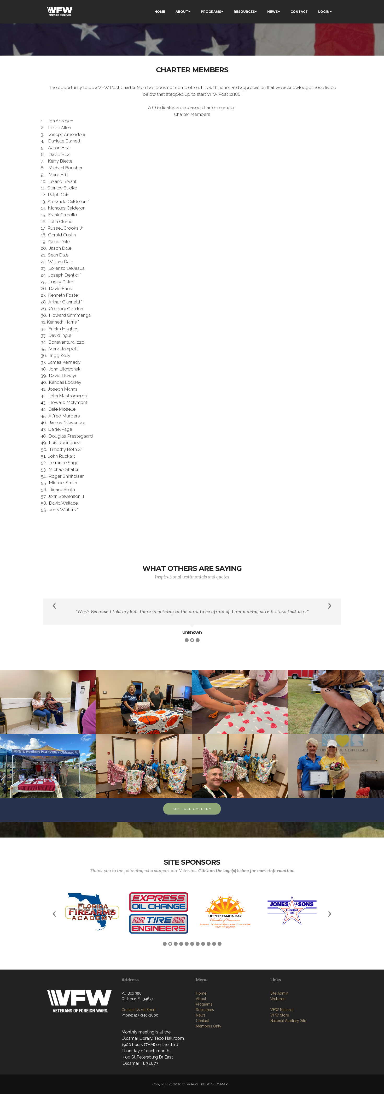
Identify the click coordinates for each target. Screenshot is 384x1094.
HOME (159, 12)
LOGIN (323, 12)
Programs (204, 1004)
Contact (202, 1021)
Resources (205, 1010)
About (201, 999)
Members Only (208, 1026)
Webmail (278, 999)
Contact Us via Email (138, 1010)
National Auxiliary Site (288, 1021)
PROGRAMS (211, 12)
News (200, 1015)
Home (201, 993)
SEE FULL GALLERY (192, 809)
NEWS (272, 12)
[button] (54, 605)
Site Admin (279, 993)
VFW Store (279, 1015)
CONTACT (299, 12)
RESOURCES (244, 12)
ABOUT (182, 12)
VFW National (282, 1010)
